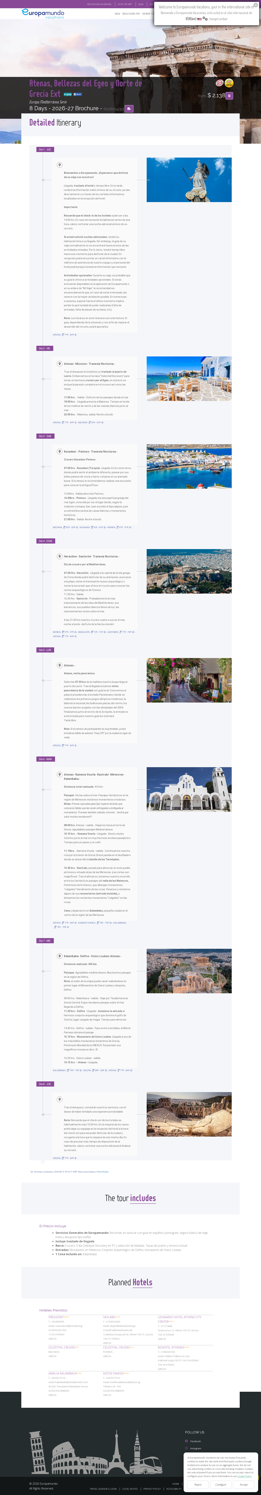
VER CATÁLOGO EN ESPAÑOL (99, 4)
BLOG (140, 4)
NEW (117, 13)
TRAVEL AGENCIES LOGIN (103, 1488)
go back (68, 94)
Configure (220, 1484)
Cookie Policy (244, 1476)
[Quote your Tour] (229, 96)
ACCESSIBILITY (173, 1488)
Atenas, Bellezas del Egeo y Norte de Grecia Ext (85, 88)
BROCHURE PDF (131, 13)
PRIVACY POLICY (152, 1488)
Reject (198, 1484)
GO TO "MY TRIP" (125, 4)
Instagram (195, 1448)
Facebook (195, 1441)
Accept (244, 1484)
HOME (175, 1483)
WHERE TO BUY (151, 13)
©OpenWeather (102, 1172)
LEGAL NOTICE (130, 1488)
